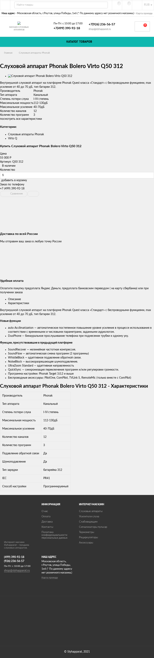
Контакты (47, 527)
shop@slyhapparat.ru (100, 29)
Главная (8, 53)
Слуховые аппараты (90, 511)
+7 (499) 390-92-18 (12, 188)
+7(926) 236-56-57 (102, 24)
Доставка (47, 522)
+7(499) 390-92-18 (67, 28)
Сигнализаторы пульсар (93, 527)
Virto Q (12, 138)
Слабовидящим (88, 522)
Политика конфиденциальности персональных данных (54, 535)
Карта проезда (144, 13)
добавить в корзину (14, 180)
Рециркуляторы (88, 537)
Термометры (86, 532)
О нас (45, 511)
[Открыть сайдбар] (5, 5)
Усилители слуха (89, 516)
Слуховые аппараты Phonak (34, 53)
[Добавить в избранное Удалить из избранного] (33, 194)
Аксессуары (86, 542)
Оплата (46, 516)
